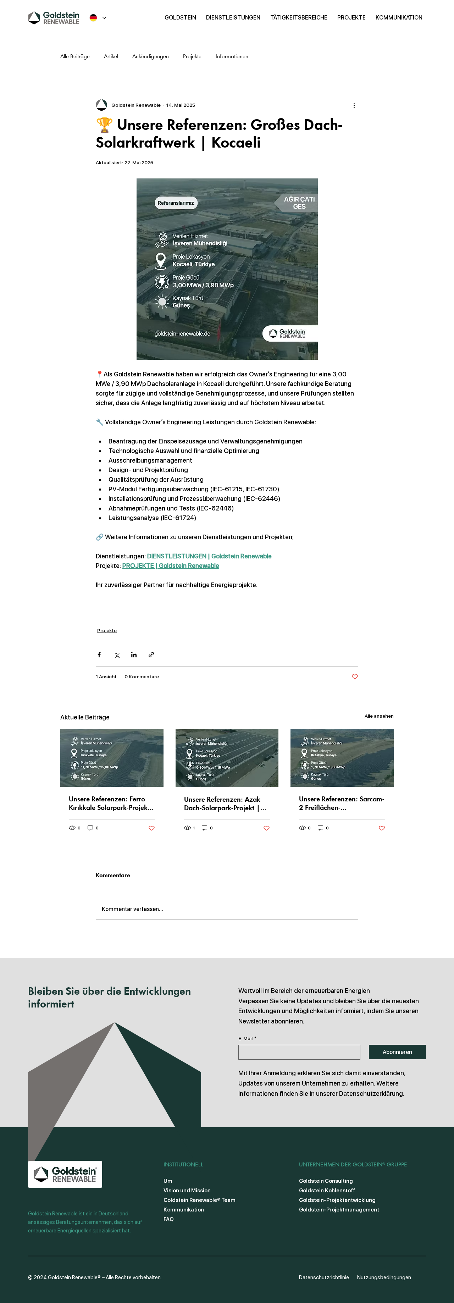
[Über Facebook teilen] (99, 654)
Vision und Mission (187, 1190)
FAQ (169, 1219)
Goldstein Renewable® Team (200, 1200)
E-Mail (247, 1038)
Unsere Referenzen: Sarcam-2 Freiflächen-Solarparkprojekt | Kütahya (341, 804)
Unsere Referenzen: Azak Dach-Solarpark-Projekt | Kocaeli (222, 804)
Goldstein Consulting (326, 1181)
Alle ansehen (379, 716)
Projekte (192, 57)
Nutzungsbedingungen (384, 1277)
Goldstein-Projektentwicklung (337, 1200)
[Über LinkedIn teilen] (134, 654)
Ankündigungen (150, 57)
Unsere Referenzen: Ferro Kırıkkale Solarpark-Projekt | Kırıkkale (109, 804)
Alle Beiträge (75, 57)
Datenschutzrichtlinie (324, 1277)
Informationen (232, 57)
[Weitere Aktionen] (354, 105)
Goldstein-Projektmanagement (339, 1210)
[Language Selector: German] (97, 18)
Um (168, 1181)
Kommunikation (184, 1210)
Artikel (111, 57)
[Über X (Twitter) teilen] (116, 654)
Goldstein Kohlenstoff (327, 1190)
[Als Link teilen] (151, 654)
